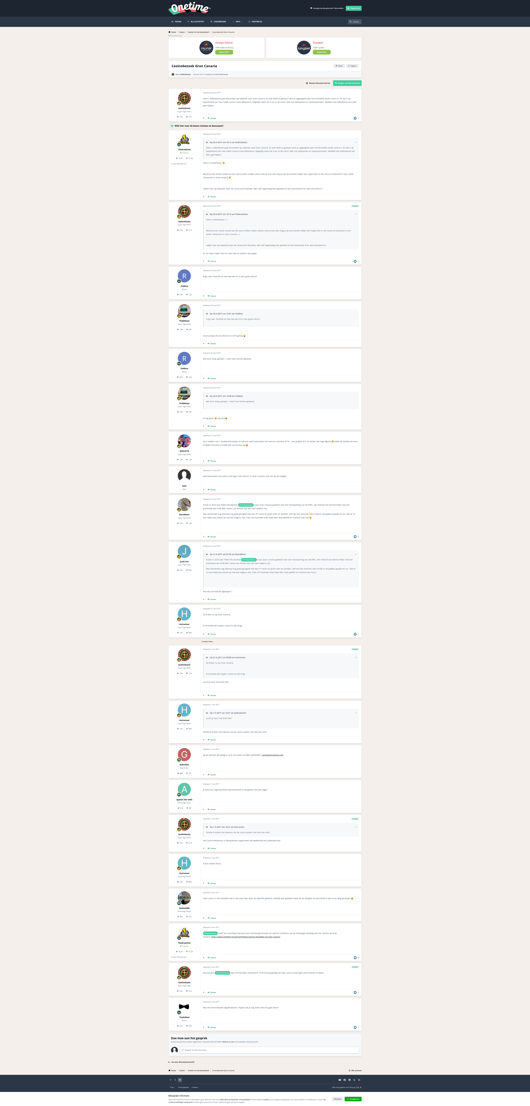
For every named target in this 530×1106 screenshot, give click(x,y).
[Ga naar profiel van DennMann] (184, 504)
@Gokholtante (210, 933)
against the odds (184, 799)
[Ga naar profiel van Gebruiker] (184, 754)
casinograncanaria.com (272, 755)
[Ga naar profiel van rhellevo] (184, 275)
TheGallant (184, 1017)
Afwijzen (337, 1099)
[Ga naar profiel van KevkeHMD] (184, 897)
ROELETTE (184, 451)
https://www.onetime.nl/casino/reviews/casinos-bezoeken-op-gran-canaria (245, 936)
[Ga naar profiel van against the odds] (184, 789)
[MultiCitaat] (203, 118)
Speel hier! (224, 52)
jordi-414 (184, 561)
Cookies (195, 1087)
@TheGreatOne (245, 505)
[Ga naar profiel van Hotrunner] (184, 614)
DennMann (184, 514)
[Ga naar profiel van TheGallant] (184, 1007)
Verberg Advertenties (175, 36)
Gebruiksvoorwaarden (229, 1099)
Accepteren (354, 1099)
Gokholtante (185, 74)
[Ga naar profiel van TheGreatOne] (184, 139)
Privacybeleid (183, 1087)
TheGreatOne (184, 149)
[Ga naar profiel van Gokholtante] (173, 74)
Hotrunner (184, 624)
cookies (266, 1099)
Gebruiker (184, 764)
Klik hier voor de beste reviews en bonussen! (199, 125)
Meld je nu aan (228, 1041)
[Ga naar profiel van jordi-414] (184, 551)
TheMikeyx (184, 321)
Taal (172, 1087)
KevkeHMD (184, 908)
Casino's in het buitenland (217, 74)
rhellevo (184, 286)
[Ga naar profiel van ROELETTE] (184, 440)
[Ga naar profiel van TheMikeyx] (184, 310)
